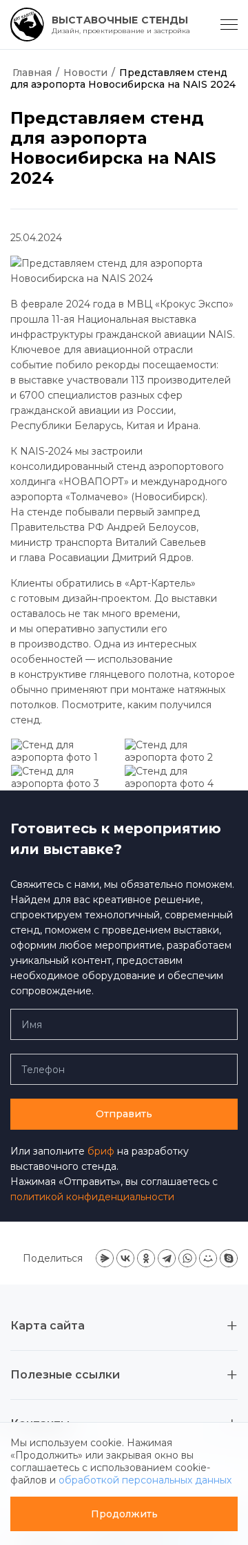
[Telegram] (167, 1258)
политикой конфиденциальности (92, 1197)
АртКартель (39, 48)
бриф (100, 1151)
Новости (85, 72)
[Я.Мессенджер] (105, 1258)
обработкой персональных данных (145, 1480)
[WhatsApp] (187, 1258)
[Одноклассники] (146, 1258)
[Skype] (229, 1258)
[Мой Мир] (208, 1258)
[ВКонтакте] (125, 1258)
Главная (32, 72)
